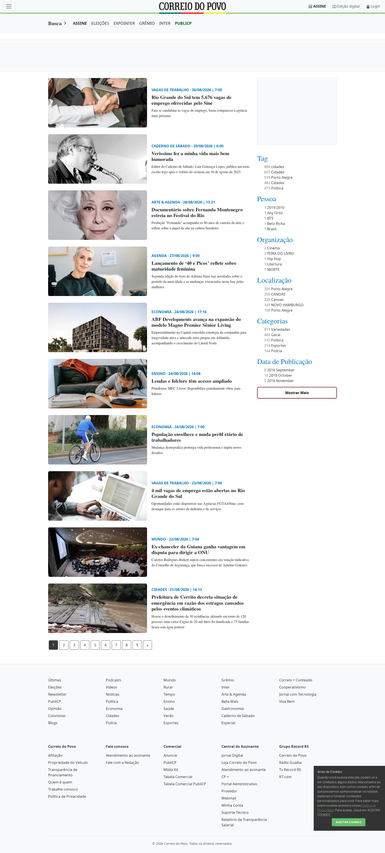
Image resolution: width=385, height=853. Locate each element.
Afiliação (55, 755)
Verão (169, 715)
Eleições (55, 687)
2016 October (278, 375)
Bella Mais (229, 701)
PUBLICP (183, 23)
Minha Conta (232, 805)
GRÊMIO (147, 23)
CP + (225, 776)
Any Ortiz (273, 212)
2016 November (279, 380)
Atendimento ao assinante (128, 755)
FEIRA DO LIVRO (279, 253)
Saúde (169, 708)
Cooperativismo (292, 687)
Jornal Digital (232, 755)
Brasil (270, 228)
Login (375, 6)
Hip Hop (272, 258)
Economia (114, 708)
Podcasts (113, 680)
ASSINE (80, 23)
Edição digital (348, 6)
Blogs (52, 722)
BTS (268, 218)
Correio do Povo (293, 755)
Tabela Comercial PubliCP (185, 783)
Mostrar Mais (297, 392)
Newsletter (57, 694)
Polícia (273, 350)
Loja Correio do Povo (239, 762)
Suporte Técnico (235, 812)
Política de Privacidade (67, 796)
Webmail (228, 798)
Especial (228, 722)
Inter (225, 687)
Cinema (272, 248)
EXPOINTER (124, 23)
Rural (168, 687)
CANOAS (274, 294)
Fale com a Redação (122, 762)
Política (273, 188)
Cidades (274, 172)
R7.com (285, 776)
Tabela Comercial (178, 776)
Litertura (273, 264)
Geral (272, 334)
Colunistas (57, 715)
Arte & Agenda (233, 694)
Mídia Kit (171, 769)
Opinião (54, 708)
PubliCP (54, 701)
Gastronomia (232, 708)
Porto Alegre (278, 177)
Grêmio (227, 680)
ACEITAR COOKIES (348, 822)
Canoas (274, 299)
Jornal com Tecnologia (297, 694)
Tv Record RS (290, 769)
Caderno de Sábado (238, 715)
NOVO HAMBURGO (284, 304)
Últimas (54, 680)
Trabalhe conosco (63, 789)
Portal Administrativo (239, 783)
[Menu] (9, 6)
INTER (164, 23)
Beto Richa (274, 223)
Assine (319, 6)
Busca (55, 23)
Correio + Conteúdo (295, 680)
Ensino (169, 701)
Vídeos (111, 687)
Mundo (170, 680)
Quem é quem (60, 782)
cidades (274, 166)
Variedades (277, 329)
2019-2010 (274, 207)
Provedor (229, 791)
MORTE (272, 269)
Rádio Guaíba (290, 762)
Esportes (275, 345)
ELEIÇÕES (100, 23)
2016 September (279, 370)
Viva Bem (287, 701)
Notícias (112, 694)
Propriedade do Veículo (68, 762)
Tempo (169, 694)
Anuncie (170, 755)
